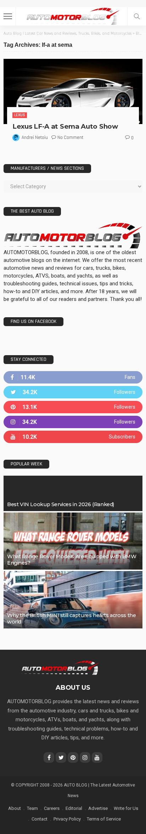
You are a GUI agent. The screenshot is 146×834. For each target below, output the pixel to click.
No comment (70, 137)
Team (32, 808)
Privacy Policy (67, 819)
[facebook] (73, 377)
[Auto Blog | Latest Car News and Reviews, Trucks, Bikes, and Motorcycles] (60, 667)
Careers (52, 808)
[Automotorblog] (73, 15)
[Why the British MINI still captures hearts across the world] (73, 599)
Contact (39, 819)
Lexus (19, 115)
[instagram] (73, 422)
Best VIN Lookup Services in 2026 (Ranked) (60, 504)
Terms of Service (104, 819)
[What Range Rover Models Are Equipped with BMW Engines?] (73, 541)
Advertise (98, 808)
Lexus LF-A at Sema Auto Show (65, 126)
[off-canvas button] (8, 16)
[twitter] (73, 392)
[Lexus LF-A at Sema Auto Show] (73, 91)
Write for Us (126, 808)
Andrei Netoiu (35, 137)
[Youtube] (73, 437)
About (14, 808)
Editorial (74, 808)
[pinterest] (73, 407)
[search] (137, 16)
